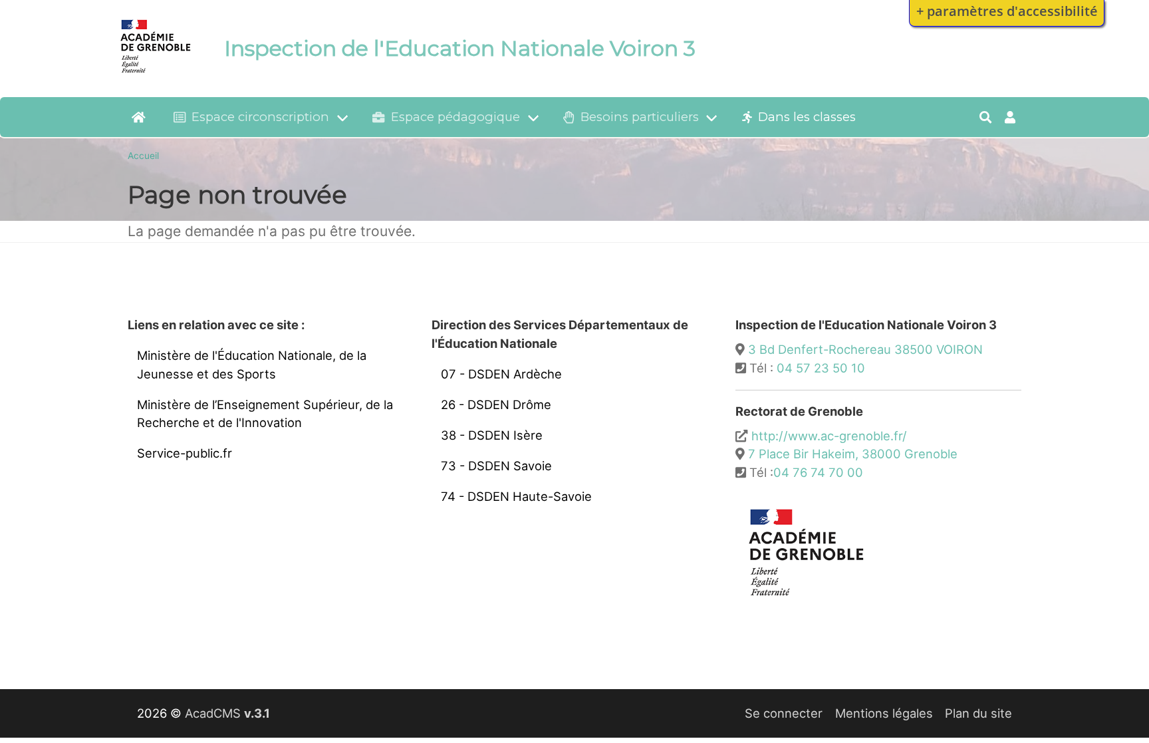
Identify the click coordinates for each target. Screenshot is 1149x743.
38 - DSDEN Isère (492, 435)
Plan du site (978, 713)
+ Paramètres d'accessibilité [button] (1007, 10)
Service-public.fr (184, 453)
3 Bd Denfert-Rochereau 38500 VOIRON (865, 349)
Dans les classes (807, 116)
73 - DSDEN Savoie (496, 465)
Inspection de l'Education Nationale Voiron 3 (460, 48)
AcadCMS (227, 713)
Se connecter (784, 713)
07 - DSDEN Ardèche (501, 374)
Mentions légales (884, 713)
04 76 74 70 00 (818, 472)
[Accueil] (155, 75)
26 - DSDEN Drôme (496, 404)
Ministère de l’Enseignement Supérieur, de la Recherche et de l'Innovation (265, 413)
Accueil (143, 155)
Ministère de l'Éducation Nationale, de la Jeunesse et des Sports (251, 364)
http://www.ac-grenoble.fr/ (829, 435)
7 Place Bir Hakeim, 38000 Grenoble (853, 453)
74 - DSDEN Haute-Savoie (516, 496)
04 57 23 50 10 (821, 368)
